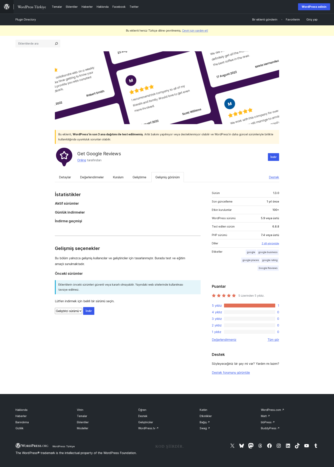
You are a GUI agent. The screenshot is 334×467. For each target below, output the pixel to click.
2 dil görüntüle (270, 243)
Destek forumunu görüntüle (231, 372)
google (251, 252)
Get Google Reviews (99, 153)
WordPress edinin (314, 6)
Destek (274, 177)
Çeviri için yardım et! (195, 30)
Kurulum (118, 177)
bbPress (268, 422)
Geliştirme (139, 177)
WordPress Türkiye (63, 446)
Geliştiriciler (145, 422)
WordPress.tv (148, 428)
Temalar (82, 416)
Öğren (142, 409)
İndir (273, 157)
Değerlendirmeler (92, 177)
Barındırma (22, 422)
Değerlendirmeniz (224, 340)
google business (268, 252)
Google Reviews (268, 268)
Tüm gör (273, 340)
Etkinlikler (206, 416)
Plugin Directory (25, 19)
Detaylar (65, 177)
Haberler (21, 416)
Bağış (205, 422)
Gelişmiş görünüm (167, 177)
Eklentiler (83, 422)
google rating (270, 260)
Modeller (82, 428)
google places (250, 260)
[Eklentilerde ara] (56, 43)
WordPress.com (272, 409)
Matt (265, 416)
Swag (205, 428)
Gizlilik (19, 428)
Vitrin (80, 409)
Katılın (203, 409)
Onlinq (81, 160)
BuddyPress (270, 428)
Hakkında (21, 409)
